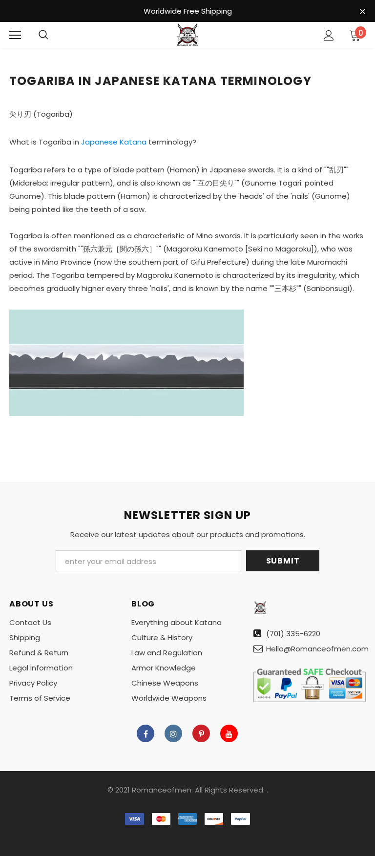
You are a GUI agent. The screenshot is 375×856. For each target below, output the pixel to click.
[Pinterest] (201, 733)
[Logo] (187, 34)
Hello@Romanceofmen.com (317, 649)
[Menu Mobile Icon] (15, 35)
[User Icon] (329, 35)
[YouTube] (229, 733)
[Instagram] (173, 733)
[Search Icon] (43, 35)
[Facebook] (145, 733)
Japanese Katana (113, 142)
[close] (362, 12)
